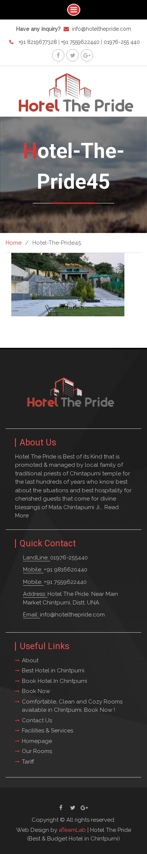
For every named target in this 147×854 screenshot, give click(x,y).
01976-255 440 (122, 42)
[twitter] (72, 55)
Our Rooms (37, 751)
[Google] (87, 55)
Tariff (28, 761)
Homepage (37, 741)
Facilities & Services (47, 730)
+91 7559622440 (80, 42)
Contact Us (37, 720)
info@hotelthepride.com (101, 29)
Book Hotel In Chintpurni (54, 681)
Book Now (36, 691)
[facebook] (58, 55)
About (30, 660)
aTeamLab (72, 830)
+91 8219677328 (37, 42)
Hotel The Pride (110, 830)
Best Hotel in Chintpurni (53, 670)
